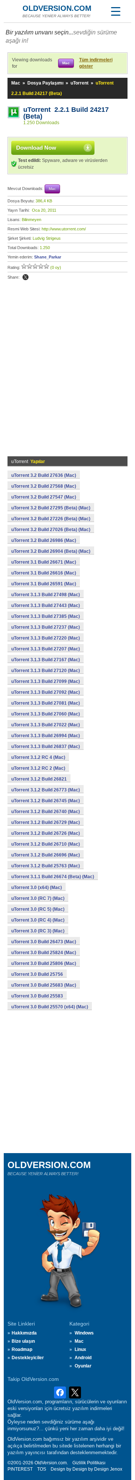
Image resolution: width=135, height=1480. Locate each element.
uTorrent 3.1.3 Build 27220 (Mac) (45, 638)
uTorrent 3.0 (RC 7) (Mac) (37, 898)
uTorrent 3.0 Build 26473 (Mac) (43, 941)
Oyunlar (83, 1366)
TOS (41, 1469)
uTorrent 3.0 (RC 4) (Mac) (37, 920)
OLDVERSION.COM (57, 8)
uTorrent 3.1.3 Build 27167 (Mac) (45, 659)
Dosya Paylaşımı (45, 83)
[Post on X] (25, 277)
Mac (15, 83)
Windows (84, 1333)
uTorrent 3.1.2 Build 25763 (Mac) (45, 865)
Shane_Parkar (47, 257)
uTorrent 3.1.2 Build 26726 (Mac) (45, 833)
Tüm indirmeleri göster (95, 63)
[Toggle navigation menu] (115, 11)
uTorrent (79, 83)
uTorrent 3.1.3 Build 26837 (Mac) (45, 746)
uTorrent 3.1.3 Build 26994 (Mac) (45, 735)
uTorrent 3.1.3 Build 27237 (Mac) (45, 627)
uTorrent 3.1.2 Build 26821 (39, 779)
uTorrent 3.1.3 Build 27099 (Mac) (45, 681)
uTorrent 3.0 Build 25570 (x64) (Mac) (49, 1006)
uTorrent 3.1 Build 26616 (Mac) (43, 573)
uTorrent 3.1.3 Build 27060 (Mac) (45, 714)
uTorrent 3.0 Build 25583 (37, 996)
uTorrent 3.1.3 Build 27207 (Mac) (45, 649)
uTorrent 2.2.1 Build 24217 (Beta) (66, 113)
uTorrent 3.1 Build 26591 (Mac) (43, 583)
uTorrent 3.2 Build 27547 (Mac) (43, 497)
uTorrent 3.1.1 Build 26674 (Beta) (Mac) (52, 876)
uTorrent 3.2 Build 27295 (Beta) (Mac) (50, 508)
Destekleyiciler (28, 1357)
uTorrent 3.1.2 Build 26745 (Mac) (45, 800)
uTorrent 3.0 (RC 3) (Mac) (37, 931)
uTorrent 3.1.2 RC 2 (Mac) (38, 768)
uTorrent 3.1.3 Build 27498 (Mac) (45, 594)
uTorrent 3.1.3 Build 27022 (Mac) (45, 724)
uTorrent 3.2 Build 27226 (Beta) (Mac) (50, 518)
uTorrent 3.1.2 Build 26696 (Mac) (45, 855)
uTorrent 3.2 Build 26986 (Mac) (43, 540)
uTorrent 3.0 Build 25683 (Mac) (43, 985)
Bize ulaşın (23, 1341)
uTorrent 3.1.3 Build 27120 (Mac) (45, 670)
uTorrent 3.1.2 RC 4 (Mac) (38, 757)
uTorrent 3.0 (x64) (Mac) (36, 887)
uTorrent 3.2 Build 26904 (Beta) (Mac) (50, 551)
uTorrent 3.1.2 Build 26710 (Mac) (45, 844)
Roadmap (22, 1349)
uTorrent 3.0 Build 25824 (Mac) (43, 952)
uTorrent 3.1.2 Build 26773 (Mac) (45, 790)
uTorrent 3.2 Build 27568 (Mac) (43, 486)
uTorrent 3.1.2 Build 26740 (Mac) (45, 811)
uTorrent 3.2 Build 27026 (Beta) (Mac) (50, 529)
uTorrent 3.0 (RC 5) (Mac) (37, 909)
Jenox (116, 1469)
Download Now (36, 147)
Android (83, 1357)
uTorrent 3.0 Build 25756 (37, 974)
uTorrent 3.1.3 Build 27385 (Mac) (45, 616)
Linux (80, 1349)
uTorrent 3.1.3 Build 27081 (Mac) (45, 703)
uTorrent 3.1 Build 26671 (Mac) (43, 562)
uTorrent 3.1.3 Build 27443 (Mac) (45, 605)
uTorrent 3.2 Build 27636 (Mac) (43, 475)
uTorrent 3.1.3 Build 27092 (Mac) (45, 692)
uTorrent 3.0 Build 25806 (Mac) (43, 963)
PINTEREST (20, 1469)
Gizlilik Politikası (88, 1462)
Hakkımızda (24, 1333)
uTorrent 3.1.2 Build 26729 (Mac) (45, 822)
